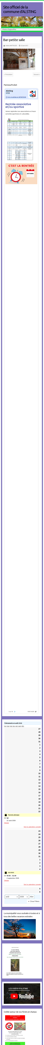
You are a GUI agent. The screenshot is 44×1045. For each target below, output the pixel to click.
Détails (6, 823)
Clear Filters (34, 901)
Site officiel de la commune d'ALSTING (19, 9)
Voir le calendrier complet (32, 827)
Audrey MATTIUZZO (11, 45)
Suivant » (37, 74)
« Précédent (8, 74)
